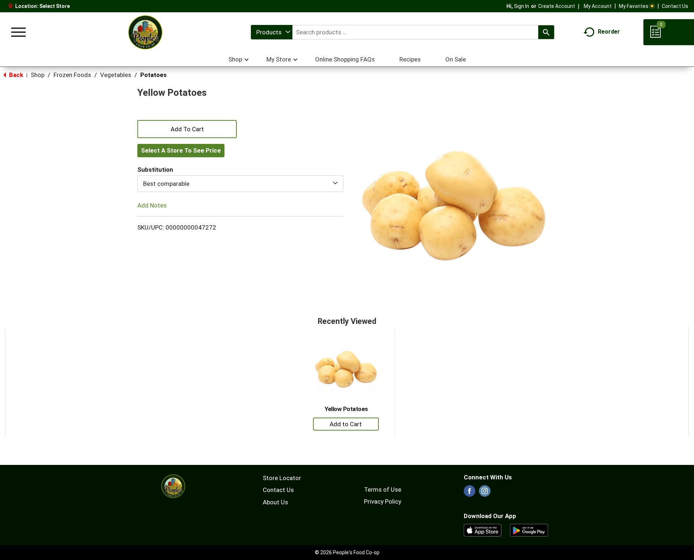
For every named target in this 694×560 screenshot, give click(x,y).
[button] (187, 128)
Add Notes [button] (152, 205)
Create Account (556, 6)
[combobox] (271, 32)
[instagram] (484, 493)
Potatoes (153, 74)
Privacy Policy (382, 501)
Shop (37, 74)
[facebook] (469, 493)
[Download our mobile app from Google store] (529, 529)
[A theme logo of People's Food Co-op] (145, 32)
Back (15, 74)
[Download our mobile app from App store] (483, 529)
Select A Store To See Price (181, 150)
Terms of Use (382, 489)
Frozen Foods (72, 74)
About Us (275, 502)
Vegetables (115, 74)
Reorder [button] (609, 31)
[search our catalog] (546, 32)
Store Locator (282, 478)
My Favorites (633, 6)
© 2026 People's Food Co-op (347, 552)
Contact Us (675, 6)
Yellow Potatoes (346, 408)
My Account (598, 6)
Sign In (521, 6)
